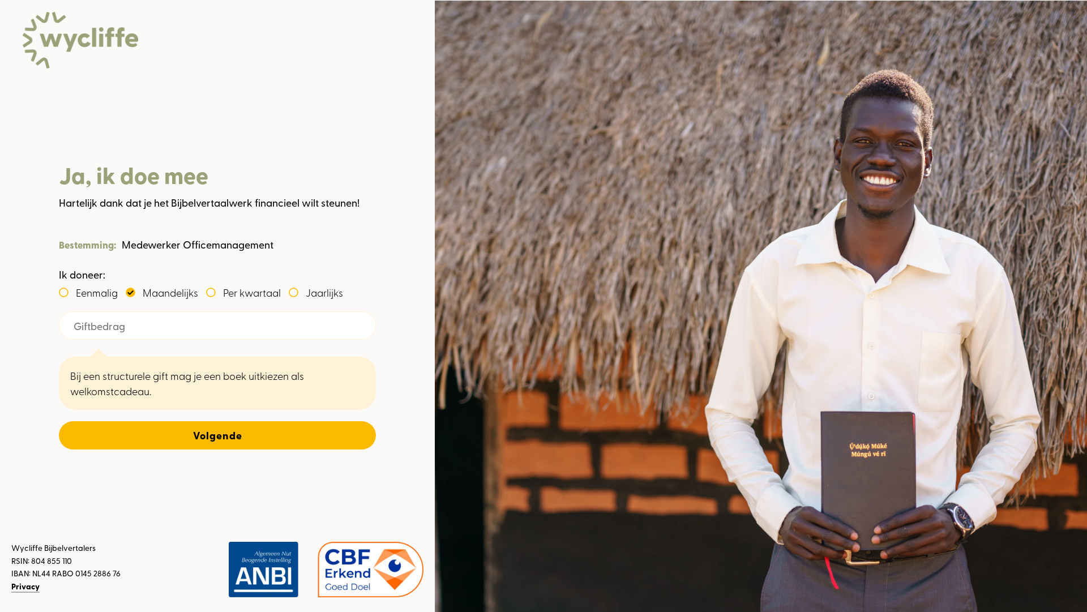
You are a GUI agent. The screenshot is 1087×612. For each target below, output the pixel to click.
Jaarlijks (324, 292)
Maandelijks (170, 292)
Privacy (25, 586)
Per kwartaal (252, 292)
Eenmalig (97, 292)
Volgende (217, 435)
